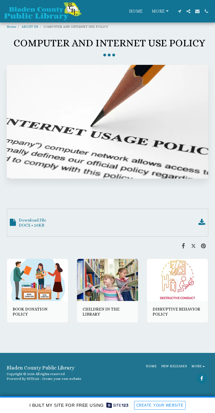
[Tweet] (193, 246)
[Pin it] (203, 246)
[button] (179, 11)
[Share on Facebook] (184, 246)
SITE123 (33, 379)
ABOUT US (30, 27)
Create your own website (61, 379)
